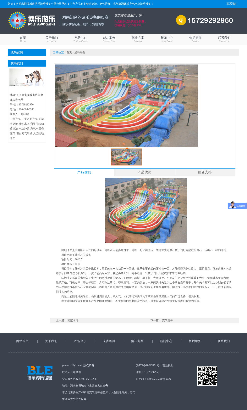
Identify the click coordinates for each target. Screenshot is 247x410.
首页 (23, 39)
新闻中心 (167, 39)
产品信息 (84, 172)
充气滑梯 (26, 133)
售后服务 (195, 39)
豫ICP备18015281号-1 (149, 365)
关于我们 (52, 39)
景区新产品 (31, 119)
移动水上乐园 (27, 123)
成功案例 (109, 39)
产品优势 (144, 172)
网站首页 (22, 341)
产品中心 (80, 39)
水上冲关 (24, 128)
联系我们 (232, 4)
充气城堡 (15, 133)
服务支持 (205, 172)
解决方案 (138, 39)
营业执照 (167, 365)
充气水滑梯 (37, 128)
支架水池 (73, 320)
